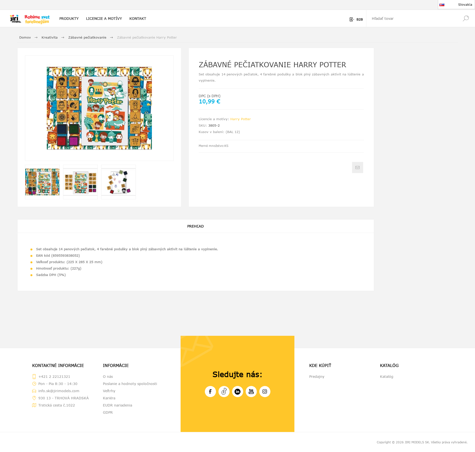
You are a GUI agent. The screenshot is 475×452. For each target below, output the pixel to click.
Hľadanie (465, 18)
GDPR (108, 412)
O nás (108, 376)
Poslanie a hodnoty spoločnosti (130, 384)
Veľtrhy (109, 391)
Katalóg (386, 376)
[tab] (195, 226)
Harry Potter (240, 119)
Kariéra (109, 398)
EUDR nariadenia (117, 405)
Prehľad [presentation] (195, 226)
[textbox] (411, 18)
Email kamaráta (357, 167)
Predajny (316, 376)
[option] (42, 182)
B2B (359, 19)
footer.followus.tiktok (224, 391)
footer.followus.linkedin (237, 391)
